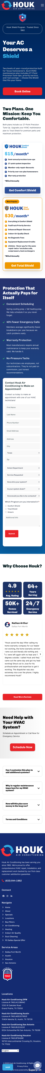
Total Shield (12, 509)
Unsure (11, 512)
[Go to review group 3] (22, 688)
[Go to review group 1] (17, 688)
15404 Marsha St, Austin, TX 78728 (17, 1019)
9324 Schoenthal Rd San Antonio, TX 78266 (21, 1030)
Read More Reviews (22, 697)
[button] (42, 5)
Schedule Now (22, 747)
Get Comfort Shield (22, 190)
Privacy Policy (22, 1066)
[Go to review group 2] (20, 688)
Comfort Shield (14, 506)
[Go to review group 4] (25, 688)
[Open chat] (37, 1065)
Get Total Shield (22, 265)
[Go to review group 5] (27, 688)
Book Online (22, 91)
